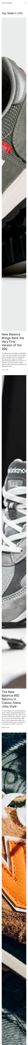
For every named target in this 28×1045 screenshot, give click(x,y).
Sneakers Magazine (7, 3)
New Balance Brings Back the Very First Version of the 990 (13, 341)
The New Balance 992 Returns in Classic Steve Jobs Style (11, 699)
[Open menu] (25, 3)
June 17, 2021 (5, 369)
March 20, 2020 (5, 727)
